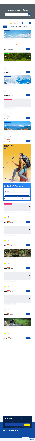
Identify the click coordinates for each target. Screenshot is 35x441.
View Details (28, 71)
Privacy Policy (10, 198)
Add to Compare (28, 36)
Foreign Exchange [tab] (14, 434)
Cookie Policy (5, 439)
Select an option (25, 23)
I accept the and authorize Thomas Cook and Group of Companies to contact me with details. (16, 198)
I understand (32, 439)
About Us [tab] (5, 430)
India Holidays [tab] (6, 434)
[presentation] (5, 33)
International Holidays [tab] (13, 430)
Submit (17, 196)
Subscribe (27, 424)
